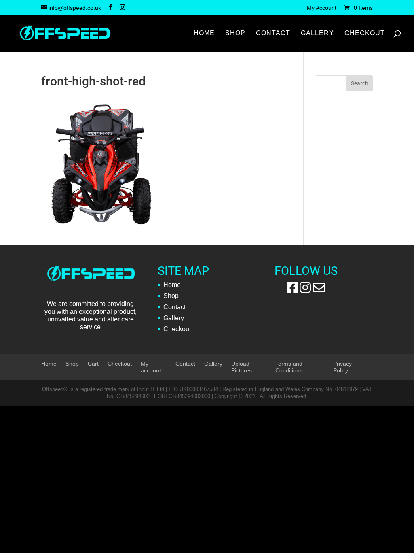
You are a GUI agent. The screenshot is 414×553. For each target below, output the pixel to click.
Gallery (317, 33)
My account (151, 367)
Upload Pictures (241, 367)
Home (204, 33)
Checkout (364, 33)
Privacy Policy (342, 367)
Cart (93, 363)
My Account (321, 8)
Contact (273, 33)
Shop (235, 33)
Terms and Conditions (288, 367)
